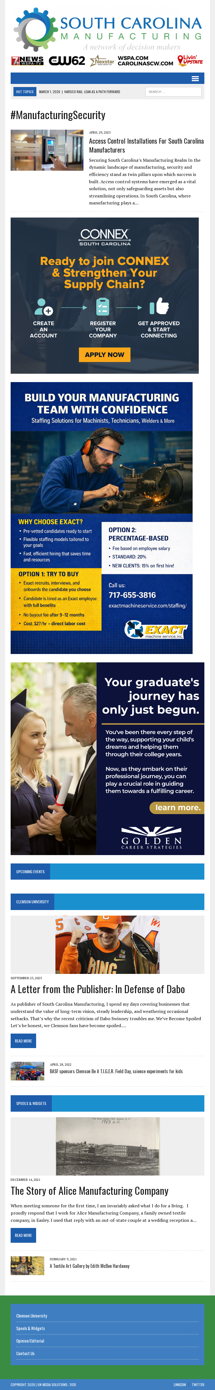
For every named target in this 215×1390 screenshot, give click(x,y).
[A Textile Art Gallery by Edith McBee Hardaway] (27, 1271)
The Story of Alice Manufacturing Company (90, 1190)
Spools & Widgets (31, 1103)
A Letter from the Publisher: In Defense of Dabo (98, 988)
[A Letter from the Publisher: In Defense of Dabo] (107, 970)
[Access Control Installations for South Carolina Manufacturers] (47, 167)
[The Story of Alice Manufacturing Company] (107, 1172)
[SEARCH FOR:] (174, 91)
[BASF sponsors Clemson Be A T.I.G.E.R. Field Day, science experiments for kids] (27, 1077)
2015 (72, 1384)
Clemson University (32, 901)
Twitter (198, 1384)
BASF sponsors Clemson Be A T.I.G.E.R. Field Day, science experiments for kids (116, 1071)
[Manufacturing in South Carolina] (107, 30)
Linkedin (180, 1384)
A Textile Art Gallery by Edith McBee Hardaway (89, 1266)
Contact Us (25, 1353)
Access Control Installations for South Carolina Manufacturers (146, 145)
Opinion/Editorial (30, 1341)
